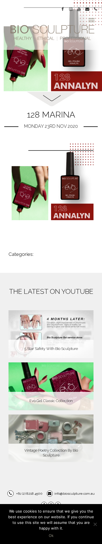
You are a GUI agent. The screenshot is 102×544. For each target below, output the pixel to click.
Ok (51, 535)
